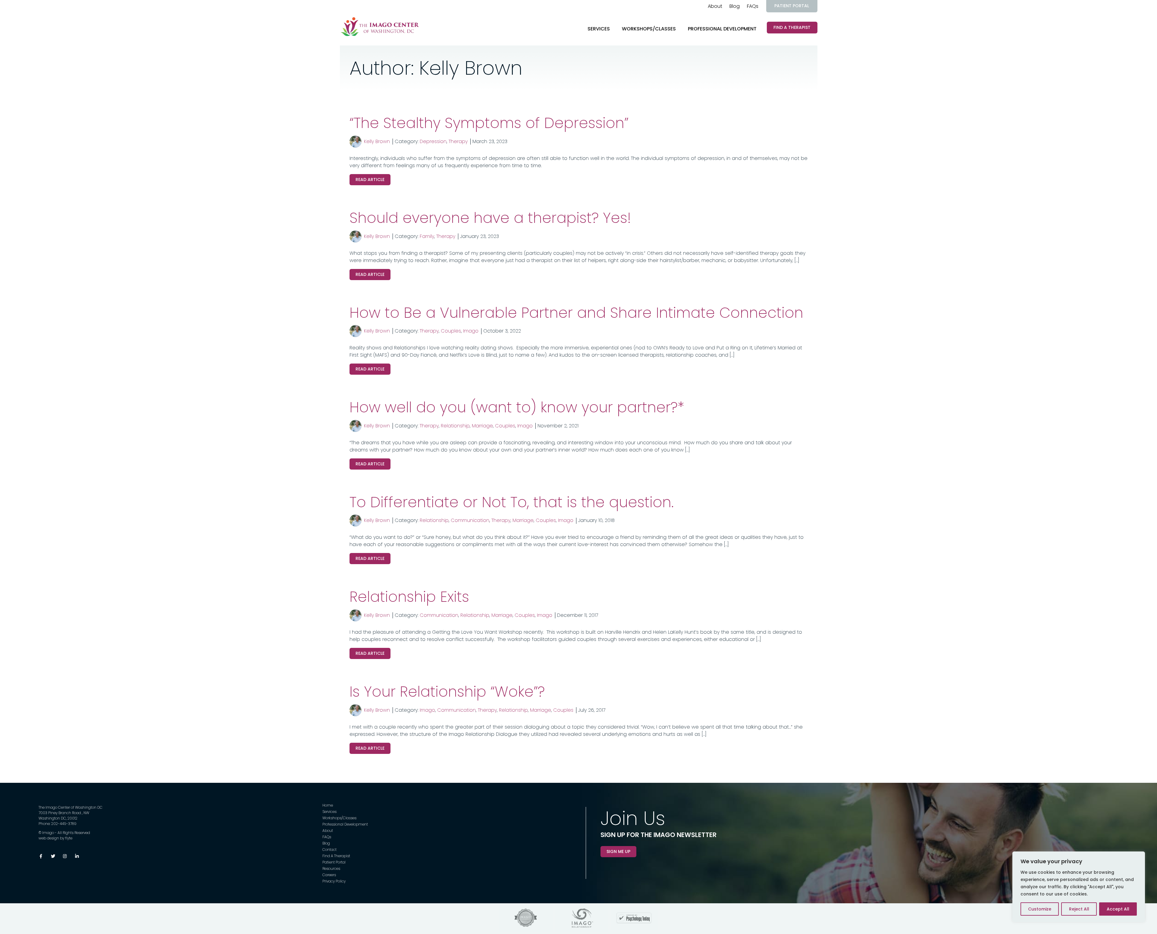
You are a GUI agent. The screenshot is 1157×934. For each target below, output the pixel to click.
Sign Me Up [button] (618, 851)
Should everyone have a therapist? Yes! (490, 218)
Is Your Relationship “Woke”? (447, 692)
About (715, 6)
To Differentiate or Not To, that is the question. (512, 502)
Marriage (482, 425)
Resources (331, 868)
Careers (329, 874)
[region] (1078, 886)
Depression (433, 141)
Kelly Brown (377, 141)
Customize (1039, 909)
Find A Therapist (792, 27)
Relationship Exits (409, 597)
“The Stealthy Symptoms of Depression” (489, 123)
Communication (470, 520)
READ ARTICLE (370, 179)
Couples (451, 330)
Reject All (1079, 909)
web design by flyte (55, 838)
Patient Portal (791, 6)
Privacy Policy (334, 881)
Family (427, 236)
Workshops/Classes (649, 28)
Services (599, 28)
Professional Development (722, 28)
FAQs (752, 6)
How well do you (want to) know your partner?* (517, 407)
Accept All (1118, 909)
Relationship (455, 425)
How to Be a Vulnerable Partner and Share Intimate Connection (576, 313)
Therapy (458, 141)
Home (327, 805)
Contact (329, 849)
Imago (470, 330)
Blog (734, 6)
